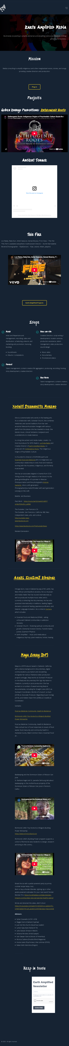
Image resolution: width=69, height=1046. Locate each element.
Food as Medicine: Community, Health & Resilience (33, 711)
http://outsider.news (22, 518)
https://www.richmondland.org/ (26, 834)
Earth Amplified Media (37, 446)
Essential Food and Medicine (25, 460)
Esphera (48, 609)
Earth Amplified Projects (34, 303)
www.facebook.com (22, 521)
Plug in (34, 87)
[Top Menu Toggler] (66, 8)
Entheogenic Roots (53, 110)
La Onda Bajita (45, 443)
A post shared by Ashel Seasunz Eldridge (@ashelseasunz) (34, 215)
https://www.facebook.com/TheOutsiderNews (31, 526)
